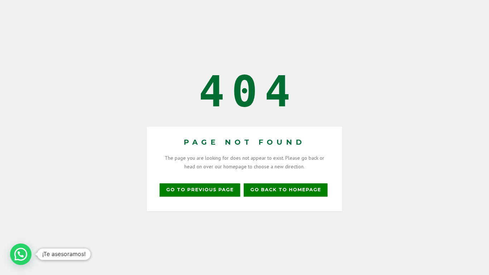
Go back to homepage (285, 189)
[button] (21, 254)
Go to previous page (200, 189)
